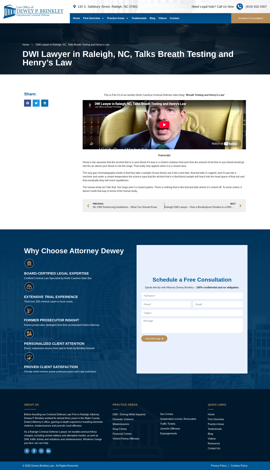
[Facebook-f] (34, 451)
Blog (152, 18)
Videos (162, 18)
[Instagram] (41, 451)
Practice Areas (115, 18)
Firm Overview (91, 18)
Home (76, 18)
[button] (27, 103)
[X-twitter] (27, 451)
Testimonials (139, 18)
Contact (174, 18)
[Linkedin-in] (48, 451)
